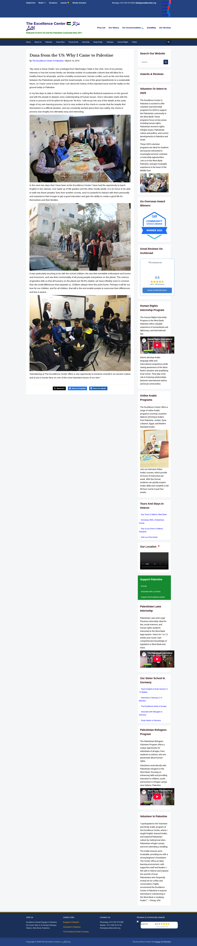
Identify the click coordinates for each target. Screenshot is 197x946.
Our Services (165, 28)
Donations (53, 3)
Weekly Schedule (79, 3)
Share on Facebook (79, 388)
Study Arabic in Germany (151, 720)
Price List (101, 28)
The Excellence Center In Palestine (48, 61)
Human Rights (122, 42)
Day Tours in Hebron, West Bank (154, 514)
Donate (144, 586)
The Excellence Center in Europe (153, 706)
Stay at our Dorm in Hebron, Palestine (151, 530)
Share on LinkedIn (99, 388)
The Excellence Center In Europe (76, 932)
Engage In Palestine (71, 922)
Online (134, 42)
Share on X (60, 388)
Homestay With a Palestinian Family (151, 521)
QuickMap (151, 28)
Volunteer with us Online (150, 591)
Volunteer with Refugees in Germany (150, 713)
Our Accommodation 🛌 (133, 28)
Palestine (48, 42)
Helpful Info (30, 3)
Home (28, 42)
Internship (85, 42)
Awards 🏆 (65, 3)
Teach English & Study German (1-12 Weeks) (153, 690)
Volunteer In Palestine (72, 927)
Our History (114, 28)
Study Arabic (98, 42)
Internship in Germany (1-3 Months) (150, 699)
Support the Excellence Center (153, 597)
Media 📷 (42, 3)
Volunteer (110, 42)
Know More (60, 42)
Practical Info (73, 42)
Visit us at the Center (149, 537)
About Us (38, 42)
